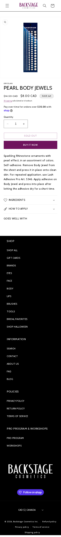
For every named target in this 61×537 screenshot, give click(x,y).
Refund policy (49, 521)
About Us (13, 363)
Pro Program (15, 438)
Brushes (12, 303)
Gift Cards (13, 258)
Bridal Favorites (17, 319)
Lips (9, 296)
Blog (10, 379)
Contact (12, 356)
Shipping (8, 101)
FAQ (9, 371)
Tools (11, 311)
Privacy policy (22, 527)
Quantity (8, 117)
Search (11, 348)
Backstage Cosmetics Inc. (25, 521)
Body (10, 288)
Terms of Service (17, 416)
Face (9, 280)
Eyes (9, 273)
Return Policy (16, 408)
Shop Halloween (17, 326)
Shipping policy (32, 532)
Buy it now (30, 145)
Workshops (14, 445)
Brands (11, 265)
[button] (7, 6)
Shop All (12, 250)
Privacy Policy (15, 401)
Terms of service (40, 527)
